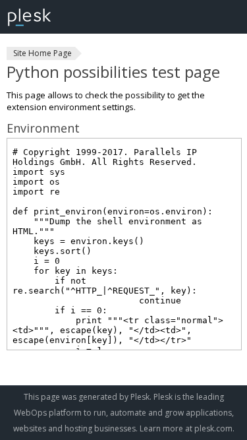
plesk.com (213, 428)
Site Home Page (42, 53)
